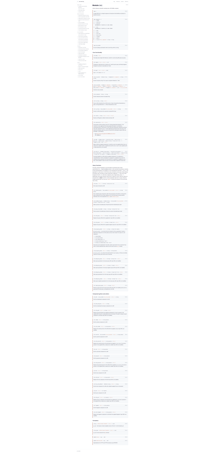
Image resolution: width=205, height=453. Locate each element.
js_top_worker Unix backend (83, 39)
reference (126, 1)
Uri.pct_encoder (124, 87)
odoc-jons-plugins (81, 22)
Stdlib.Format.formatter (102, 423)
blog (114, 1)
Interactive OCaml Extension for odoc (83, 20)
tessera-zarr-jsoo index (82, 60)
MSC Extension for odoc (82, 25)
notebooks (118, 1)
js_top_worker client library (82, 36)
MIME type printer (81, 68)
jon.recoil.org (81, 1)
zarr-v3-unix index (81, 76)
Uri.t (100, 55)
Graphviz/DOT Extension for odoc (84, 18)
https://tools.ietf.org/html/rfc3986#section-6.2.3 (106, 133)
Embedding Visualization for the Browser (83, 57)
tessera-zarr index (81, 59)
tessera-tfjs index (81, 53)
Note (80, 69)
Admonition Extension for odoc (83, 15)
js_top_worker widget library (83, 42)
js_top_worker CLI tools (82, 34)
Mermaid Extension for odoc (83, 23)
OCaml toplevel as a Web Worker (84, 33)
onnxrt (79, 71)
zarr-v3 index (80, 75)
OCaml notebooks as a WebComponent (82, 73)
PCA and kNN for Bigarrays (83, 50)
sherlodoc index (81, 11)
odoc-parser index (81, 10)
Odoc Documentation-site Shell (83, 16)
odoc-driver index (81, 8)
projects (122, 1)
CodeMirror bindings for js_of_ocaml (82, 65)
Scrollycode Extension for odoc (83, 28)
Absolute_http (99, 440)
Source (127, 4)
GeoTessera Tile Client (82, 47)
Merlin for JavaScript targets (83, 66)
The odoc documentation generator (82, 7)
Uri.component (103, 39)
